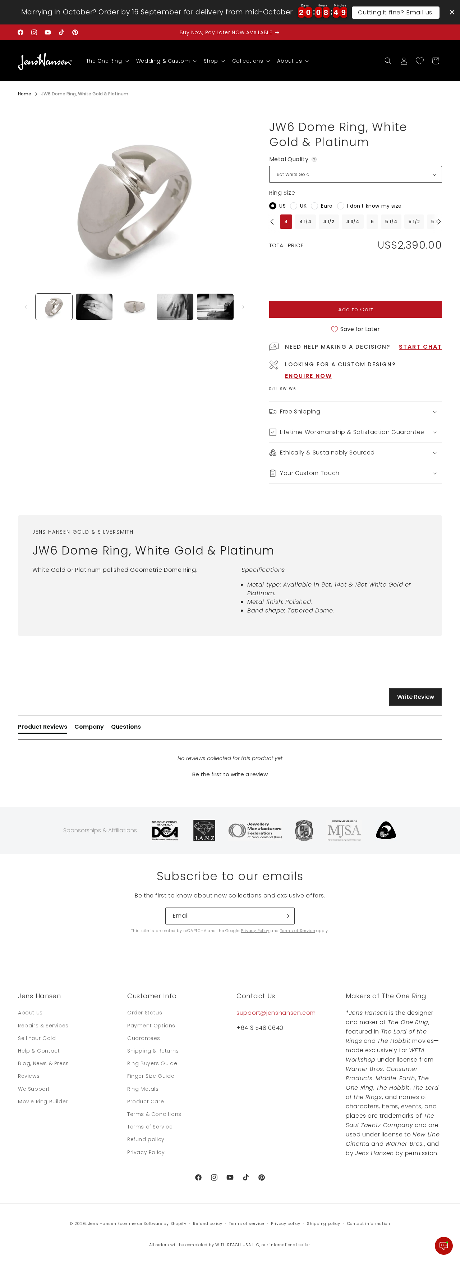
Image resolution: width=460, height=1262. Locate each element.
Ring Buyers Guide (152, 1063)
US (282, 205)
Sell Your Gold (37, 1038)
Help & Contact (39, 1050)
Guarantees (143, 1038)
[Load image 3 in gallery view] (134, 307)
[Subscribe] (286, 916)
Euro (326, 205)
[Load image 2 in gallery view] (94, 307)
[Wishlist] (420, 61)
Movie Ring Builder (43, 1101)
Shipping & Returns (153, 1050)
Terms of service (246, 1223)
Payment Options (151, 1025)
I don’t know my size (374, 205)
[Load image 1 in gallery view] (54, 307)
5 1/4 (391, 221)
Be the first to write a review (230, 774)
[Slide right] (243, 307)
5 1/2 (414, 221)
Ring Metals (143, 1089)
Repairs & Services (43, 1025)
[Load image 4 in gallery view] (175, 307)
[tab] (42, 728)
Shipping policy (323, 1223)
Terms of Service (297, 930)
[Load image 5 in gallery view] (215, 307)
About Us (30, 1012)
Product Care (145, 1101)
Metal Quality (293, 159)
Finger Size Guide (150, 1076)
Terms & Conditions (154, 1114)
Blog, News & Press (43, 1063)
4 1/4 (305, 221)
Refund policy (146, 1139)
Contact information (368, 1223)
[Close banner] (452, 12)
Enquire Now (308, 376)
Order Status (144, 1012)
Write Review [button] (415, 697)
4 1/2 (329, 221)
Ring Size (282, 193)
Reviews (29, 1076)
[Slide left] (26, 307)
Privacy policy (285, 1223)
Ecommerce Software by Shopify (152, 1223)
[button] (107, 60)
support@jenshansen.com (276, 1013)
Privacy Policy (255, 930)
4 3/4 (352, 221)
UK (303, 205)
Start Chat (420, 347)
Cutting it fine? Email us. (396, 12)
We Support (34, 1089)
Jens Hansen (102, 1223)
